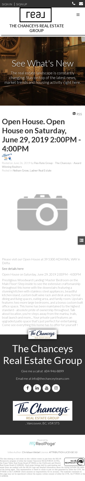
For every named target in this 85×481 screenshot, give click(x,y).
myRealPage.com (42, 444)
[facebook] (28, 388)
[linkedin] (37, 388)
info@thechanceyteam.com (50, 378)
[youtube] (47, 388)
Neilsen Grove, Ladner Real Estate (32, 170)
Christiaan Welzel (31, 452)
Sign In (7, 4)
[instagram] (56, 388)
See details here (13, 268)
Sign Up (21, 4)
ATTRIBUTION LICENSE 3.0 (63, 452)
